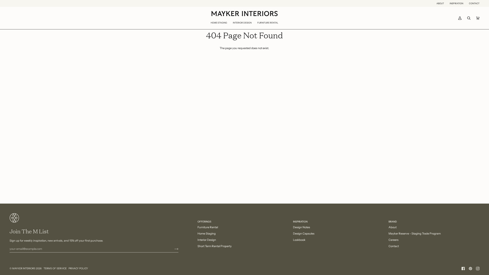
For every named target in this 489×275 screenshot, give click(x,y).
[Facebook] (463, 268)
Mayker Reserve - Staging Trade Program (415, 233)
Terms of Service (55, 268)
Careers (393, 240)
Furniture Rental (208, 227)
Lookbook (299, 240)
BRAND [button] (393, 221)
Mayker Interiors (23, 268)
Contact (394, 246)
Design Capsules (303, 233)
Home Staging (207, 233)
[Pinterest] (470, 268)
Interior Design (207, 240)
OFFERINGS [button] (204, 221)
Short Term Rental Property (215, 246)
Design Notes (301, 227)
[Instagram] (477, 268)
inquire (414, 257)
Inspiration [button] (300, 221)
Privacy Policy (78, 268)
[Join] (173, 249)
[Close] (473, 245)
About (393, 227)
